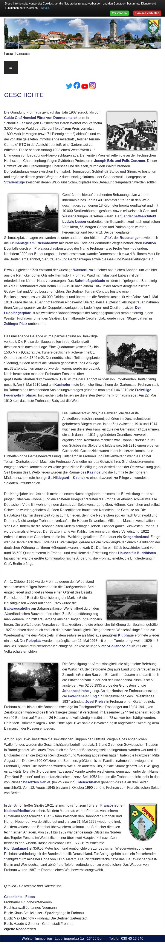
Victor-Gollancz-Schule (117, 646)
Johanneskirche (75, 690)
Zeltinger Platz (15, 323)
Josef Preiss (95, 701)
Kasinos (94, 472)
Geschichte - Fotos (19, 896)
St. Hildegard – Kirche (66, 477)
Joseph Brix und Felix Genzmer (119, 160)
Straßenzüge (14, 182)
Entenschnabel (87, 782)
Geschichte (23, 53)
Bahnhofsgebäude (90, 280)
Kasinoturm (63, 384)
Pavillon (149, 243)
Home (9, 53)
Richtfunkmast (16, 848)
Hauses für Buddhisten (137, 552)
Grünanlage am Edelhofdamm (34, 243)
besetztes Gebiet (36, 782)
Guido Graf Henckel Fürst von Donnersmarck (41, 117)
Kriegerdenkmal (136, 536)
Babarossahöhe (17, 608)
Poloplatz (33, 640)
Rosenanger (130, 237)
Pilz (108, 237)
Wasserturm (83, 270)
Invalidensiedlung (82, 696)
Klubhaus (126, 635)
